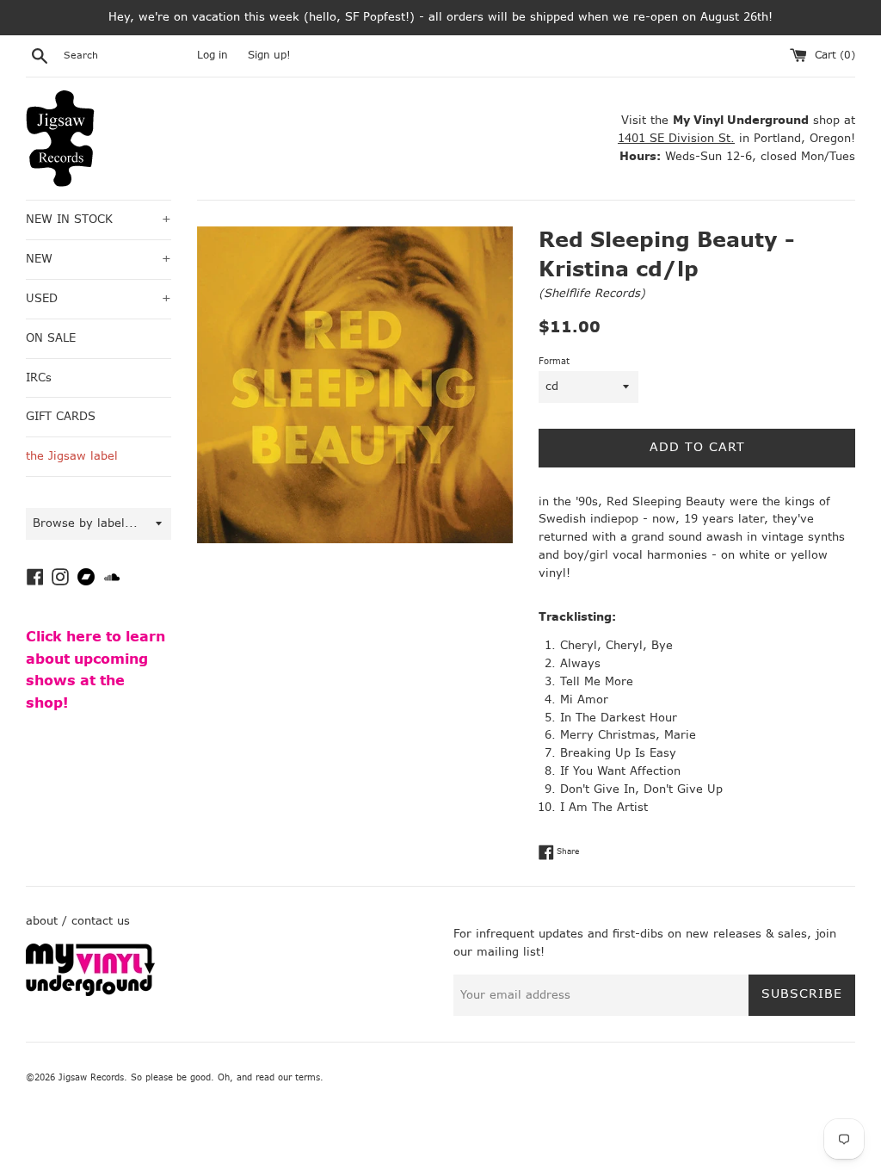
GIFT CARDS (60, 416)
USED (98, 298)
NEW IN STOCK (98, 219)
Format (554, 361)
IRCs (39, 377)
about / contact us (78, 920)
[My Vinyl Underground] (90, 992)
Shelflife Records (592, 293)
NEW (98, 258)
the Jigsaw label (72, 456)
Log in (212, 55)
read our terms (288, 1077)
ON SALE (51, 338)
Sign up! (269, 55)
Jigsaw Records (91, 1077)
